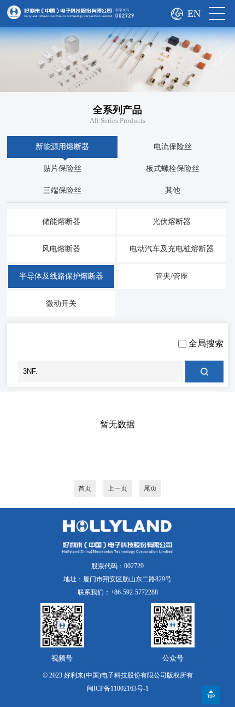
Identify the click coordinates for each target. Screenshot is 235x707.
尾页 (150, 488)
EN (194, 13)
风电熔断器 (61, 249)
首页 (84, 488)
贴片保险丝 (62, 168)
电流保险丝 (173, 147)
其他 (172, 190)
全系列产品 (117, 109)
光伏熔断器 (171, 221)
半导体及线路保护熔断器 (61, 276)
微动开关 (61, 303)
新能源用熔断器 (62, 147)
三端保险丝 (62, 190)
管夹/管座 (171, 276)
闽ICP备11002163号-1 (118, 688)
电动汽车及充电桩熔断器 (172, 249)
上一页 (117, 488)
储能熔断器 (61, 221)
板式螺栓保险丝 (172, 168)
